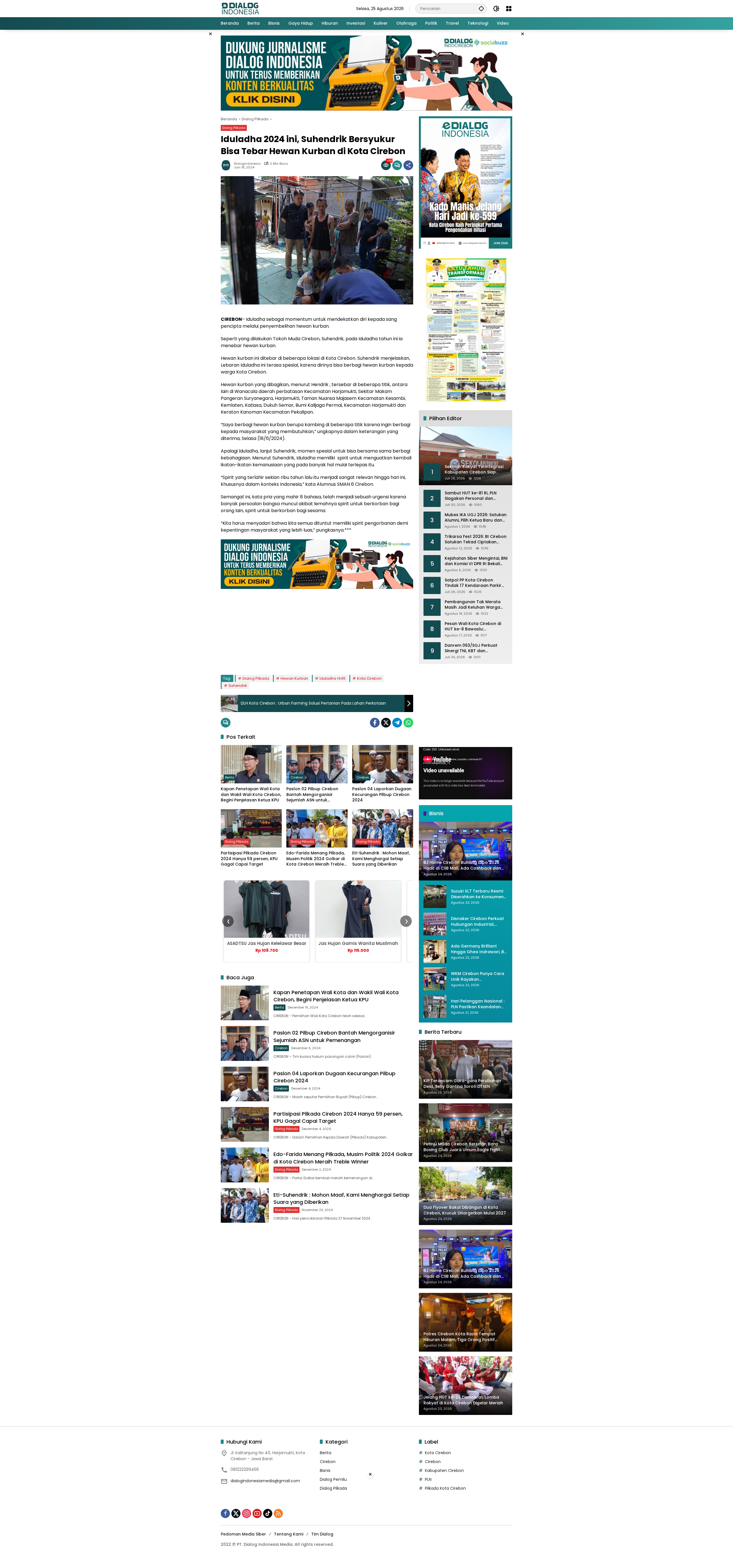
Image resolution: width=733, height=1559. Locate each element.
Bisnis (325, 1470)
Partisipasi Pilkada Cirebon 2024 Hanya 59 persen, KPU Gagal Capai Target (249, 858)
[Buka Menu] (508, 8)
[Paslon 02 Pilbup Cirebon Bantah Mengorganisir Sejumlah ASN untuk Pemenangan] (316, 764)
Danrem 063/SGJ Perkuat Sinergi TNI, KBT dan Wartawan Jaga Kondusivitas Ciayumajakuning (476, 648)
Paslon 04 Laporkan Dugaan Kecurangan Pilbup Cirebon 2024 (381, 794)
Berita (229, 777)
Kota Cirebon (369, 678)
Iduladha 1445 (333, 678)
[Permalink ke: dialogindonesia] (227, 165)
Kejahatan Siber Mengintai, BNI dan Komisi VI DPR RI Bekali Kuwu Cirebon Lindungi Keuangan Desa (476, 561)
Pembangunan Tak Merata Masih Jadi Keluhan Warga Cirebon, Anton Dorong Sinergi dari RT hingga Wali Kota (476, 604)
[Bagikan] (408, 165)
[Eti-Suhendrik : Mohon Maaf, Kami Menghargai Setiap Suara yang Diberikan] (382, 828)
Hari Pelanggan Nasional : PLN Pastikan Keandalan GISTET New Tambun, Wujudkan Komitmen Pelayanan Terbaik (478, 1004)
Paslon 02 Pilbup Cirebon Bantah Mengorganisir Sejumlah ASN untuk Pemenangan (312, 794)
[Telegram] (397, 723)
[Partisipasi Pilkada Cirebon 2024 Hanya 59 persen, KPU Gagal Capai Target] (251, 828)
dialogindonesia (247, 163)
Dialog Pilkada (233, 127)
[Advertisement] (317, 629)
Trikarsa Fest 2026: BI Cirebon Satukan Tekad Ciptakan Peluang (476, 539)
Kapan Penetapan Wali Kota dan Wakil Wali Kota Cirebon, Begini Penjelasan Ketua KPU (251, 794)
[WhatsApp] (408, 723)
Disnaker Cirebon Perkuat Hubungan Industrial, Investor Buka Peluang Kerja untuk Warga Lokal (477, 921)
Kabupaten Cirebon (444, 1470)
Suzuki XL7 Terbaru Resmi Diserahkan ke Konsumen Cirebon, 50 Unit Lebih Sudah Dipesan (477, 894)
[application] (465, 773)
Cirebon (297, 777)
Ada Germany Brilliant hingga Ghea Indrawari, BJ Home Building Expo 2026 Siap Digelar (478, 949)
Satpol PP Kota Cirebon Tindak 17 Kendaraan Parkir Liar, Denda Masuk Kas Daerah (476, 583)
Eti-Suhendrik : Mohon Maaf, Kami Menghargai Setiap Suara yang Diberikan (381, 858)
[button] (481, 8)
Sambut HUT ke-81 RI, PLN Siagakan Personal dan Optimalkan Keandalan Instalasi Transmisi (470, 496)
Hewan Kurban (294, 678)
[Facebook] (375, 723)
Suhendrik (237, 685)
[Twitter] (386, 723)
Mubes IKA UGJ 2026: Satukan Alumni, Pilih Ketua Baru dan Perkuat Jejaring (476, 517)
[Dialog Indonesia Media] (240, 8)
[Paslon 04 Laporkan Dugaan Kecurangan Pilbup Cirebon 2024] (382, 764)
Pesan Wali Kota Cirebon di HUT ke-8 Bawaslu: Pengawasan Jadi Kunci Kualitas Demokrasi (473, 626)
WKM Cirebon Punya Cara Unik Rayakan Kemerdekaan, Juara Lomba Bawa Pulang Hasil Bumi (478, 976)
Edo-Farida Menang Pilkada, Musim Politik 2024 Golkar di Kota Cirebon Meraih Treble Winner (315, 858)
